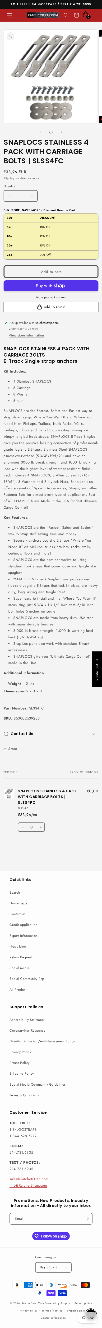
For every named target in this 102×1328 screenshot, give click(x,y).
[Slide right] (61, 132)
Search (14, 892)
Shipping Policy (21, 1073)
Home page (18, 903)
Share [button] (12, 748)
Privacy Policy (20, 1052)
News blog (17, 946)
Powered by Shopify (57, 1303)
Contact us (17, 914)
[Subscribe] (87, 1219)
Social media (19, 967)
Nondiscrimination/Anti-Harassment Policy (42, 1041)
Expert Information (23, 935)
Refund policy (83, 1303)
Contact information (53, 1318)
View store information (26, 335)
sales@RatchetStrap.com (29, 1179)
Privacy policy (28, 1310)
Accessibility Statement (27, 1019)
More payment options (51, 297)
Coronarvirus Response (27, 1030)
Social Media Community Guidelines (37, 1084)
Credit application (23, 924)
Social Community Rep (26, 978)
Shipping (9, 178)
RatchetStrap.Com (33, 1303)
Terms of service (52, 1310)
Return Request (20, 957)
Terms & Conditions (24, 1095)
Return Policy (19, 1062)
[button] (9, 15)
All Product (18, 989)
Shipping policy (77, 1310)
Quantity (9, 186)
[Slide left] (40, 132)
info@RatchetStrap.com (28, 1185)
